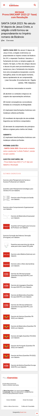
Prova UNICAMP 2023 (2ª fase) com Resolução (19, 16)
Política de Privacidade (27, 406)
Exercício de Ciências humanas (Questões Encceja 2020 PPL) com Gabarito (22, 275)
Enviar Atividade (11, 400)
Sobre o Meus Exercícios (11, 406)
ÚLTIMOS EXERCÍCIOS (12, 174)
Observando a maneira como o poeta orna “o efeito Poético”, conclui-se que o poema (19, 151)
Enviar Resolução (28, 400)
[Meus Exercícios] (14, 5)
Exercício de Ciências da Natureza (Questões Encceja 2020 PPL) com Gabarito (22, 306)
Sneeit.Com (23, 412)
